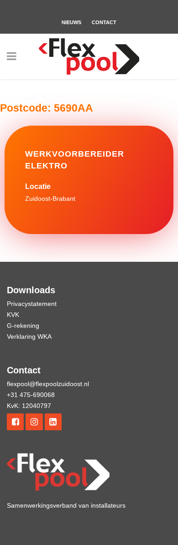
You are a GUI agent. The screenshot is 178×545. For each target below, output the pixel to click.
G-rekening (23, 325)
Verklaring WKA (29, 336)
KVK (13, 314)
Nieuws (71, 22)
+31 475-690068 (31, 394)
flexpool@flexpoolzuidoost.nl (48, 383)
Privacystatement (32, 303)
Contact (104, 22)
